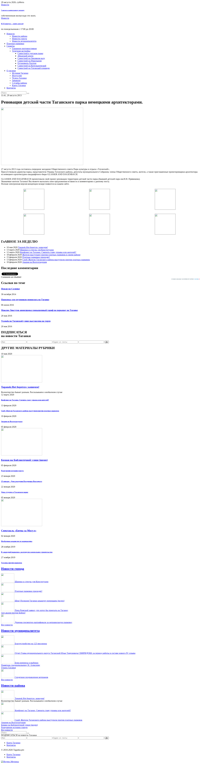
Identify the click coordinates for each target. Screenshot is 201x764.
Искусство (17, 75)
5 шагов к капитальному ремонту (12, 10)
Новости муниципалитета (24, 41)
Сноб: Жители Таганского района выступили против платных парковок (56, 259)
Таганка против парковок (11, 563)
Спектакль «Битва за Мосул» (18, 530)
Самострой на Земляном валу (31, 58)
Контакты (11, 88)
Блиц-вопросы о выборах (26, 663)
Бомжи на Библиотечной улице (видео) (24, 460)
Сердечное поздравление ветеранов (31, 677)
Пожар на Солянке (10, 289)
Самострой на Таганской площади (34, 68)
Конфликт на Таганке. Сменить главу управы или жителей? (48, 252)
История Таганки (20, 73)
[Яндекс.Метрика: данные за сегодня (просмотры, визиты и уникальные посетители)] (10, 761)
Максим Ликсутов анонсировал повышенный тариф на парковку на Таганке (39, 310)
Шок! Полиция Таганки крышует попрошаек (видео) (39, 601)
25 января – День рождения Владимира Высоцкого (21, 481)
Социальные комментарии (185, 279)
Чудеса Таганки (19, 78)
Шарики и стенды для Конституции (37, 250)
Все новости (7, 625)
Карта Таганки (19, 85)
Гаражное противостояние (24, 48)
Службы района (19, 83)
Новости (5, 5)
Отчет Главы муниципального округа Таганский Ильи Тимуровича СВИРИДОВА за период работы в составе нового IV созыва (75, 653)
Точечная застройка (21, 51)
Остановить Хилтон (27, 63)
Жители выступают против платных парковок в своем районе (51, 255)
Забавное (16, 80)
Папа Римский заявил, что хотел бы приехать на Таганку (41, 610)
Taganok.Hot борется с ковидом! (33, 247)
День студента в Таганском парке (14, 492)
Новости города (19, 38)
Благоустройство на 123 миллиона (31, 643)
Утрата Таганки (8, 667)
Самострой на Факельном (30, 61)
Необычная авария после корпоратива (16, 541)
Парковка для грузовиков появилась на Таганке (25, 299)
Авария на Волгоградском (34, 262)
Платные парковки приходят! (36, 257)
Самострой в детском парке (30, 53)
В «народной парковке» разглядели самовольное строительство (27, 552)
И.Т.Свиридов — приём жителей (12, 23)
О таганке (11, 70)
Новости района (19, 36)
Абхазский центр (25, 56)
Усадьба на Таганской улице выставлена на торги (25, 321)
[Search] (28, 93)
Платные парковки (15, 43)
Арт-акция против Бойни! (13, 613)
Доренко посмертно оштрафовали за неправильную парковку (43, 622)
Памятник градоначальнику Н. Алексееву (20, 665)
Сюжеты (11, 46)
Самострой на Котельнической (32, 66)
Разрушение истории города (12, 471)
